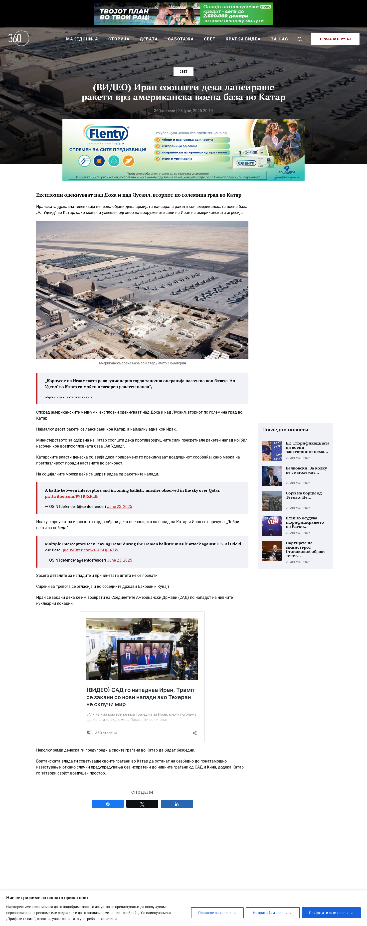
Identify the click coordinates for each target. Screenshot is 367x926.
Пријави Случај (335, 39)
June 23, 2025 (119, 506)
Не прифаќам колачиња (273, 913)
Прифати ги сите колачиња (331, 913)
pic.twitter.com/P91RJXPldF (71, 496)
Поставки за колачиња (217, 913)
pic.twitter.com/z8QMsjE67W (91, 550)
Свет (183, 71)
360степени (164, 110)
